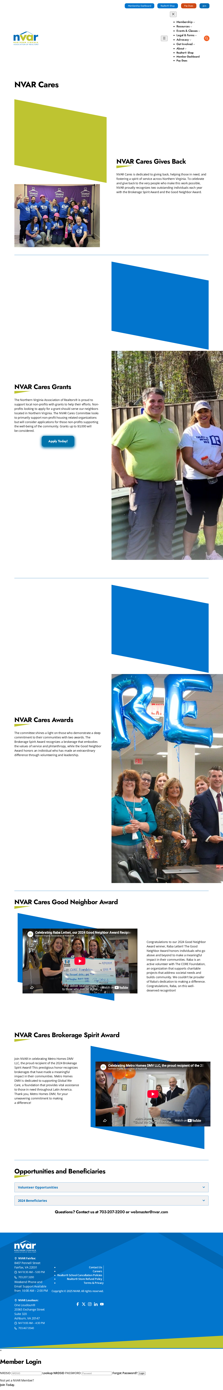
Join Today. (7, 1385)
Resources (183, 26)
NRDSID (5, 1373)
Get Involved (184, 44)
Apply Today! (58, 441)
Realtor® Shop (168, 5)
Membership (184, 22)
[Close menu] (173, 14)
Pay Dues (188, 5)
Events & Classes (187, 31)
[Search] (206, 38)
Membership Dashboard (139, 5)
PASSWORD (73, 1373)
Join (204, 5)
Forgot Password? (124, 1373)
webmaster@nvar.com (149, 1212)
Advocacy (182, 40)
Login (141, 1373)
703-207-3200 (112, 1212)
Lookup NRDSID (53, 1373)
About (180, 48)
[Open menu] (164, 38)
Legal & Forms (185, 35)
